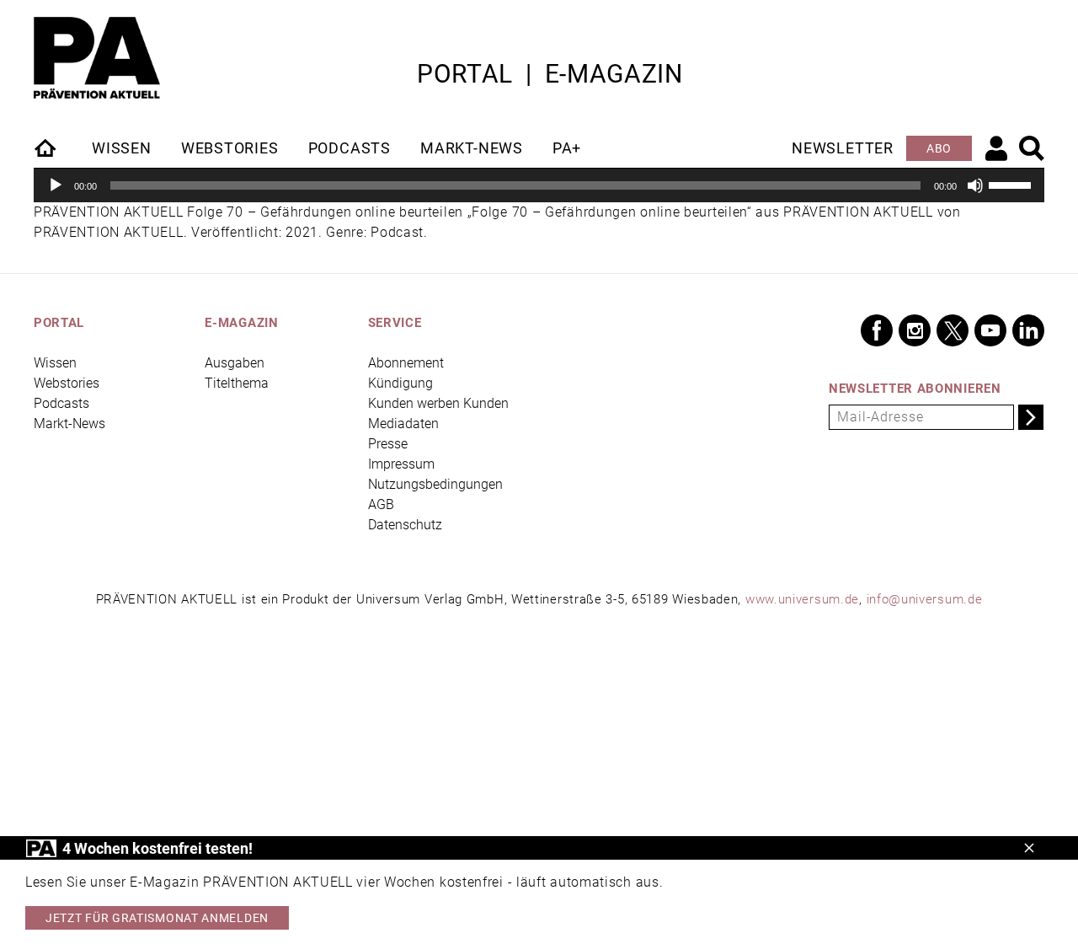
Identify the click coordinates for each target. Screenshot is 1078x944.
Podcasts (349, 148)
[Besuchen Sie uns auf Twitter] (953, 330)
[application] (539, 185)
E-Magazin (614, 73)
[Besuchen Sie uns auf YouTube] (990, 330)
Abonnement (406, 363)
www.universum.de (802, 599)
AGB (381, 504)
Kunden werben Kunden (438, 403)
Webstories (230, 148)
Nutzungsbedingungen (435, 484)
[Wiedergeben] (55, 185)
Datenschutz (405, 525)
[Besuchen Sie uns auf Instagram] (915, 330)
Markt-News (471, 148)
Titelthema (237, 383)
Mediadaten (403, 424)
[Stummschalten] (975, 185)
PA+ (566, 148)
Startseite (46, 147)
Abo (939, 148)
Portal (465, 73)
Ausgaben (234, 363)
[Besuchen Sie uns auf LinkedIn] (1028, 330)
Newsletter (843, 148)
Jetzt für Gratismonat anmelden (157, 918)
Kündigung (400, 383)
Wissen (122, 148)
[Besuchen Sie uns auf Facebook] (877, 330)
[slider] (1012, 184)
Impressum (401, 464)
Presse (388, 444)
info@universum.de (925, 599)
